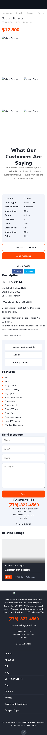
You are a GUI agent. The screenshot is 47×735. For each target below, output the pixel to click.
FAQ (7, 672)
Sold (7, 666)
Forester (41, 13)
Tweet (30, 271)
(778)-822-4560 (23, 504)
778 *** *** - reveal (25, 247)
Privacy (8, 697)
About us (9, 659)
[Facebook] (24, 732)
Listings (9, 653)
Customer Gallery (14, 678)
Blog (7, 685)
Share (18, 271)
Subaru (30, 13)
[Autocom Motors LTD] (23, 593)
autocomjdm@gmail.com (25, 508)
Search (19, 13)
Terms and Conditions (16, 704)
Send (23, 494)
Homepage (7, 13)
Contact (9, 691)
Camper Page (12, 710)
